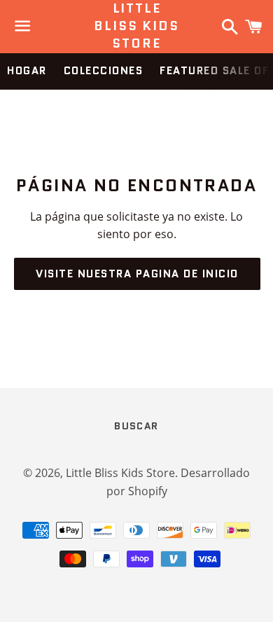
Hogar (27, 70)
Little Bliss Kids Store (136, 26)
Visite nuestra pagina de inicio (137, 274)
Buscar (136, 426)
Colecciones (104, 70)
